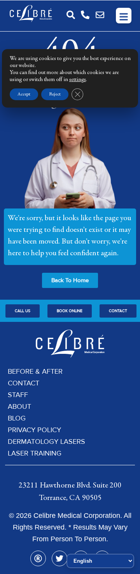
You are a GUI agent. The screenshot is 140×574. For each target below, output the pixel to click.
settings (77, 80)
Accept (24, 94)
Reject (55, 94)
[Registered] (38, 558)
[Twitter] (59, 558)
